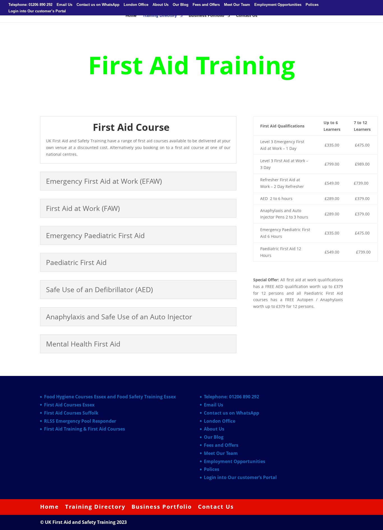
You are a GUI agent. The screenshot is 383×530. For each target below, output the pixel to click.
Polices (312, 5)
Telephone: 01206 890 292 (30, 5)
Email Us (64, 5)
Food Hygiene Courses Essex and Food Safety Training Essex (110, 397)
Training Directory (160, 15)
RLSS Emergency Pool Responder (80, 421)
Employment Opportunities (277, 5)
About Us (161, 5)
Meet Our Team (237, 5)
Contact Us (246, 15)
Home (131, 15)
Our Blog (180, 5)
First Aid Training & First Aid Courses (84, 429)
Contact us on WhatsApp (98, 5)
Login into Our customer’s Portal (37, 11)
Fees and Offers (206, 5)
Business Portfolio (206, 15)
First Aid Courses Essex (69, 405)
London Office (136, 5)
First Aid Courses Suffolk (71, 413)
